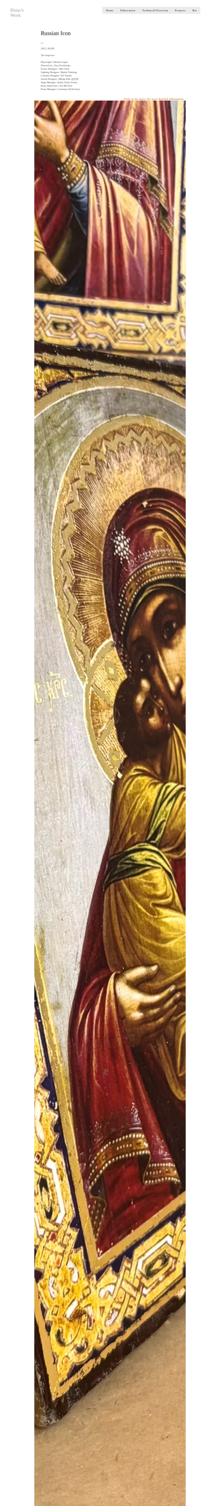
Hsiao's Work (17, 12)
